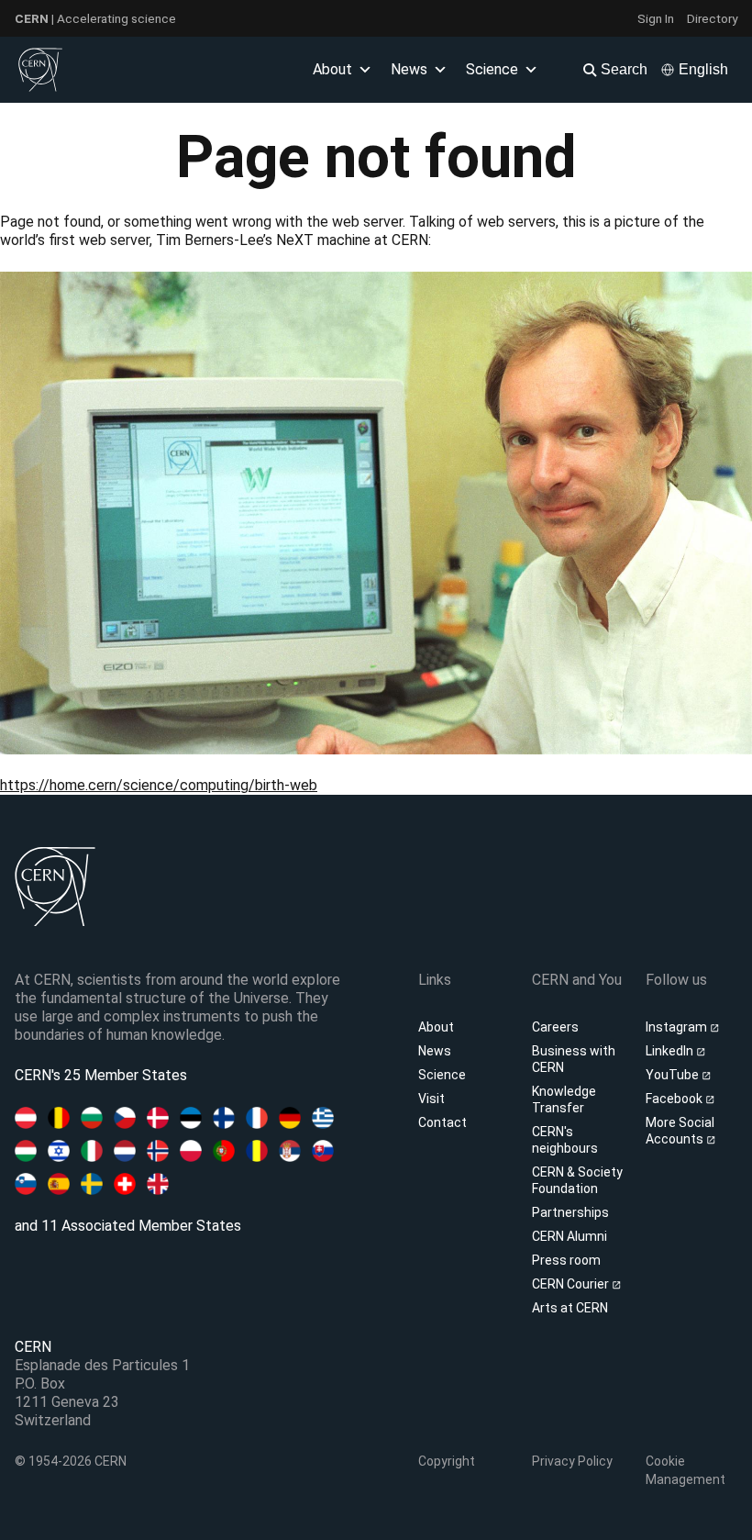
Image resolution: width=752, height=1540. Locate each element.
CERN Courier (572, 1284)
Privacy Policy (572, 1461)
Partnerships (570, 1212)
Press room (566, 1260)
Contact (442, 1122)
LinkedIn (671, 1050)
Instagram (678, 1027)
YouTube (674, 1074)
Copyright (446, 1461)
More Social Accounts (680, 1130)
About (436, 1027)
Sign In (655, 18)
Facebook (675, 1098)
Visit (431, 1098)
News (434, 1050)
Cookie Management (685, 1470)
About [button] (332, 69)
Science (492, 69)
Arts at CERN (570, 1307)
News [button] (409, 69)
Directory (712, 18)
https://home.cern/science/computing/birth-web (158, 785)
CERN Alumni (569, 1236)
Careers (555, 1027)
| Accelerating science (95, 18)
